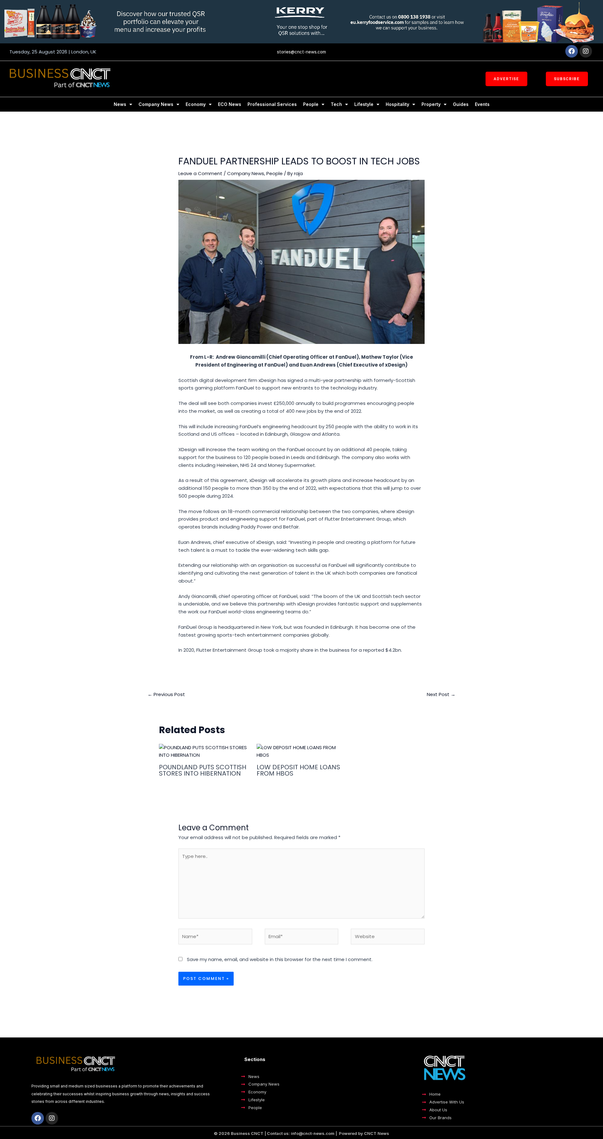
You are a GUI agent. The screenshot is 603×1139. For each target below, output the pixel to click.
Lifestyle (363, 104)
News (120, 104)
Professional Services (272, 104)
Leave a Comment (200, 173)
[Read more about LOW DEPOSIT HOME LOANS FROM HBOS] (301, 751)
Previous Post (166, 694)
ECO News (229, 104)
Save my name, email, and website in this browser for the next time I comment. (279, 959)
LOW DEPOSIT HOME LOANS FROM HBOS (298, 770)
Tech (336, 104)
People (310, 104)
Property (431, 104)
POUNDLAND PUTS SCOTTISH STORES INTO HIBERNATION (202, 770)
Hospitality (397, 104)
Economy (196, 104)
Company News (156, 104)
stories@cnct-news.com (301, 51)
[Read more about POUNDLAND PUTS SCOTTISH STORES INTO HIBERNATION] (204, 751)
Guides (461, 104)
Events (482, 104)
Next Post (441, 694)
